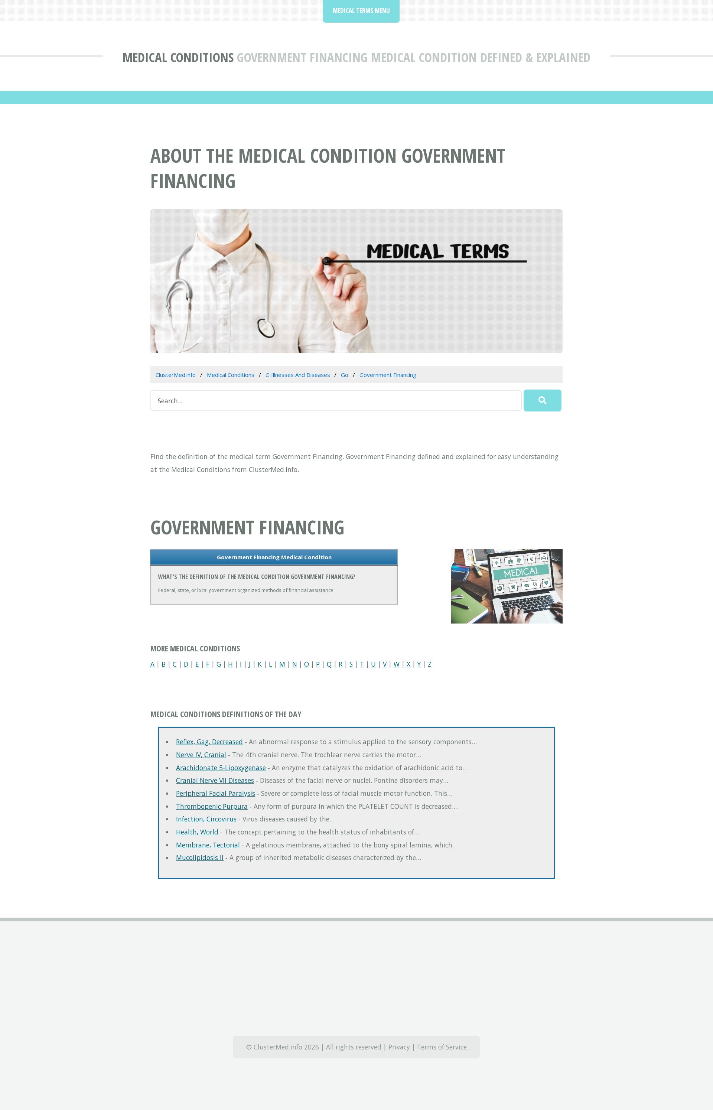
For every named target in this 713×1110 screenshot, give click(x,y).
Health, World (197, 831)
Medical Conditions (178, 57)
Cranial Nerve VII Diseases (215, 780)
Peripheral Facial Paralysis (215, 793)
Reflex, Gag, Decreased (209, 741)
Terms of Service (442, 1046)
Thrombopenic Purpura (212, 806)
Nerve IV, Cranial (201, 754)
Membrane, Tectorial (208, 844)
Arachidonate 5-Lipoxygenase (221, 767)
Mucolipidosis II (200, 857)
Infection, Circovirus (206, 818)
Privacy (399, 1046)
